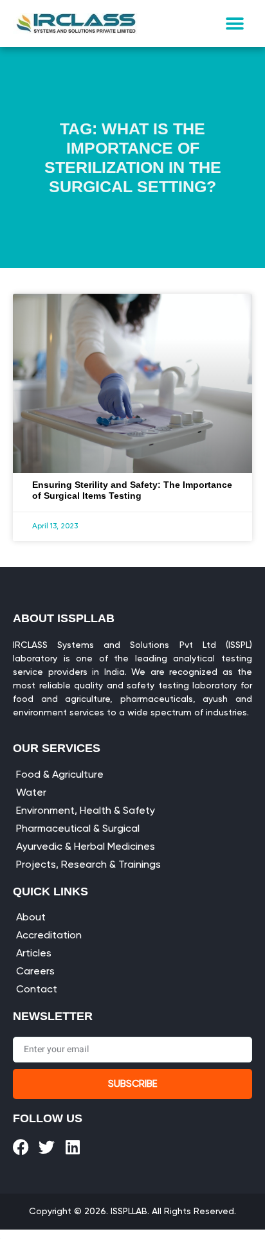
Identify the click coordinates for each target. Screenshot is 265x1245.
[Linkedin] (72, 1147)
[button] (235, 23)
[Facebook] (21, 1147)
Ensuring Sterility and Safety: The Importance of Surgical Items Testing (132, 490)
